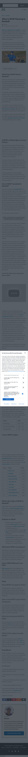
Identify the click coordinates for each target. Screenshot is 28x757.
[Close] (25, 353)
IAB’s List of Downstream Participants (15, 371)
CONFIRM (8, 399)
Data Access (14, 403)
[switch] (23, 378)
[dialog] (14, 378)
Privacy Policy (21, 403)
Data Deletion (6, 403)
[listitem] (14, 375)
